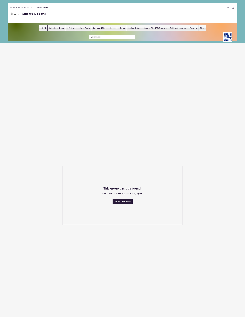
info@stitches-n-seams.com (21, 7)
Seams (41, 13)
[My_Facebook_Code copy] (227, 37)
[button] (233, 7)
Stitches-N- (29, 13)
